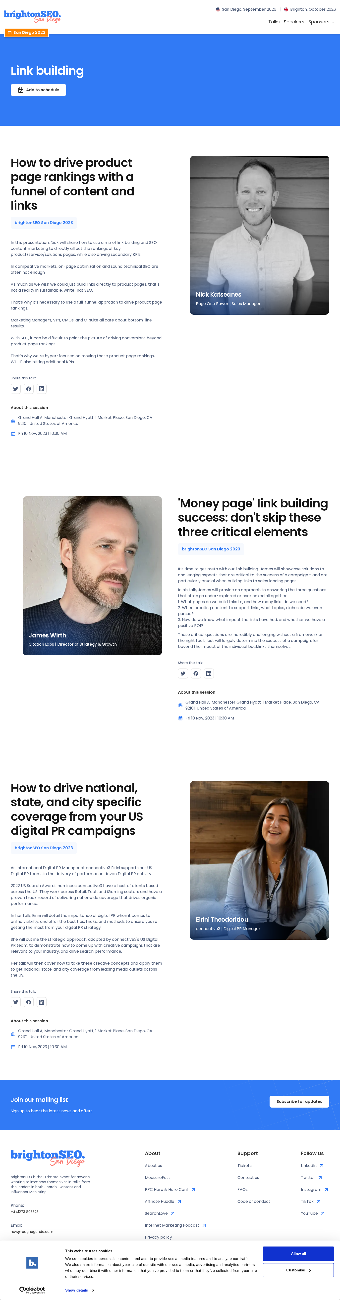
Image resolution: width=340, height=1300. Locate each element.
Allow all (298, 1254)
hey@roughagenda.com (32, 1231)
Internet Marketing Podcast (172, 1225)
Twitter (308, 1177)
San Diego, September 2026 (249, 9)
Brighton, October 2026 (313, 9)
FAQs (242, 1189)
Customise (295, 1270)
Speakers (294, 22)
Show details (76, 1290)
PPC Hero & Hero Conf (166, 1189)
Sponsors (319, 22)
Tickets (244, 1165)
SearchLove (156, 1213)
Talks (274, 22)
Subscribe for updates (299, 1101)
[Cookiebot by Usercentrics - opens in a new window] (32, 1290)
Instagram (311, 1189)
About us (153, 1165)
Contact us (248, 1177)
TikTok (307, 1201)
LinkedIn (309, 1165)
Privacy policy (158, 1237)
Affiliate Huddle (159, 1201)
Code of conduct (253, 1201)
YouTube (309, 1213)
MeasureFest (157, 1177)
